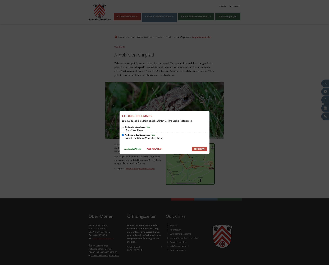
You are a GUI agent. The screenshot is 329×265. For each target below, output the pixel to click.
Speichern (199, 149)
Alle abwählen (154, 149)
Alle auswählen (132, 149)
